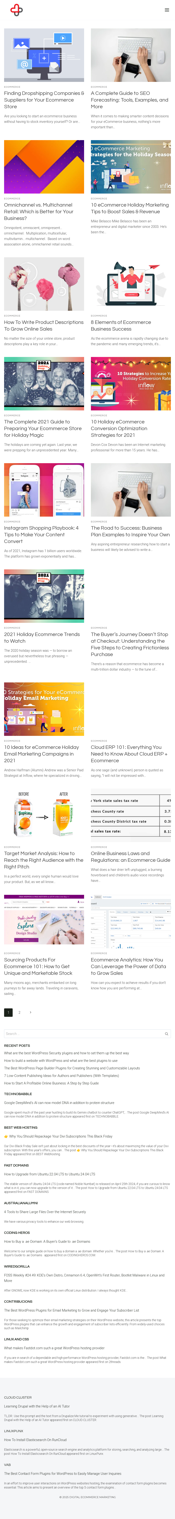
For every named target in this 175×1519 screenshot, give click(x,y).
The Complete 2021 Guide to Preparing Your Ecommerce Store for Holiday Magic (43, 428)
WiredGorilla (17, 1266)
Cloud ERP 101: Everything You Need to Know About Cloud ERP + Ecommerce (129, 754)
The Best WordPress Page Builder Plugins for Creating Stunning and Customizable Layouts (72, 1068)
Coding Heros (17, 1232)
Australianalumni (21, 1203)
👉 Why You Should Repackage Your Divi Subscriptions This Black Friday (58, 1136)
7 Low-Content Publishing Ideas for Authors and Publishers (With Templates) (61, 1076)
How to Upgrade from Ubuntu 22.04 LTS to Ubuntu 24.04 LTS (49, 1174)
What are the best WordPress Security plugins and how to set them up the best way (66, 1053)
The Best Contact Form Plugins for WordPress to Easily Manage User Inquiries (62, 1474)
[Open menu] (167, 10)
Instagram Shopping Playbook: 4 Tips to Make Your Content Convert (41, 534)
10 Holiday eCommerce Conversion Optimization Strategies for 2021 (119, 428)
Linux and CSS (16, 1339)
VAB (7, 1465)
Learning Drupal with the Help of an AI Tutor (37, 1406)
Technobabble (18, 1094)
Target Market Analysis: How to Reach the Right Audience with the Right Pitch (43, 860)
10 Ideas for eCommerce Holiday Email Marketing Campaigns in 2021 (41, 754)
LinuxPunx (13, 1431)
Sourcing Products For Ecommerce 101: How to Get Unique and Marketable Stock (38, 966)
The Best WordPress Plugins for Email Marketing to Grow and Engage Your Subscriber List (71, 1310)
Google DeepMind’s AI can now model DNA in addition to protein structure (59, 1103)
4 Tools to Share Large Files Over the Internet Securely (45, 1212)
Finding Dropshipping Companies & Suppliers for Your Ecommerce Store (44, 100)
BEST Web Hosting (20, 1127)
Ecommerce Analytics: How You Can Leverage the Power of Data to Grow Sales (128, 966)
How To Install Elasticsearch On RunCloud (35, 1440)
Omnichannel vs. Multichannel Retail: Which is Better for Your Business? (38, 211)
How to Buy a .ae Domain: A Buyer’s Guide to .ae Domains (48, 1241)
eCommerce (12, 87)
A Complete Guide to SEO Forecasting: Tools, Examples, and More (129, 100)
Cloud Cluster (18, 1397)
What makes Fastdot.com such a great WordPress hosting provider (54, 1348)
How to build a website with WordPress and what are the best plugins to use (61, 1061)
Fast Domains (16, 1165)
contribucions (18, 1301)
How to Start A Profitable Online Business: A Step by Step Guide (51, 1083)
